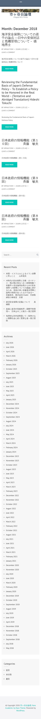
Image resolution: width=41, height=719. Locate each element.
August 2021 (11, 535)
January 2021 (11, 561)
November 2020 (12, 570)
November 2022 (12, 500)
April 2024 (10, 439)
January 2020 (11, 591)
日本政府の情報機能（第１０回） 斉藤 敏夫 (20, 141)
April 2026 (10, 351)
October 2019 (11, 600)
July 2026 (9, 343)
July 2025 (9, 382)
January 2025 (11, 399)
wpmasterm (8, 49)
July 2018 (9, 644)
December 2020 (12, 565)
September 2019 (13, 604)
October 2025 (11, 369)
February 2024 (11, 447)
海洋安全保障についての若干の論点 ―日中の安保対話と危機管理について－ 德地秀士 (20, 39)
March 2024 (10, 443)
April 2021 (10, 548)
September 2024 (13, 417)
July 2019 (9, 613)
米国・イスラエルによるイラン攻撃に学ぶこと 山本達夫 (21, 274)
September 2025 (13, 373)
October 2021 (11, 530)
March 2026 (10, 356)
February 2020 (11, 587)
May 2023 (10, 478)
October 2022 (11, 504)
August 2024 (11, 421)
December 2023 (12, 456)
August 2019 (11, 609)
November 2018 (12, 631)
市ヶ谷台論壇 (20, 14)
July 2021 (9, 539)
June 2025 (10, 386)
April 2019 (10, 622)
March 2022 (10, 522)
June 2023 (10, 474)
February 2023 (11, 491)
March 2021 (10, 552)
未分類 (9, 674)
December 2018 (12, 626)
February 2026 (11, 360)
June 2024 (10, 430)
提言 (8, 670)
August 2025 (11, 378)
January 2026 (11, 365)
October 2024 (11, 413)
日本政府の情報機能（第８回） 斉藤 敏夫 (20, 217)
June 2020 (10, 578)
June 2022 (10, 513)
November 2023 (12, 460)
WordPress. (20, 710)
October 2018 (11, 635)
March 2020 (10, 583)
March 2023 (10, 487)
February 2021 (11, 556)
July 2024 (9, 426)
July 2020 (9, 574)
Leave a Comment (8, 52)
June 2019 (10, 618)
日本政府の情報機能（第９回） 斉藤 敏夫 (20, 179)
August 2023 (11, 469)
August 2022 (11, 508)
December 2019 (12, 596)
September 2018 (13, 639)
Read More (9, 69)
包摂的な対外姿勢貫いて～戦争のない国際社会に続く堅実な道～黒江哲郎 (21, 318)
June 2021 (10, 543)
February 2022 (11, 526)
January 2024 (11, 452)
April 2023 (10, 482)
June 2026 (10, 347)
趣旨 (8, 679)
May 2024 (10, 434)
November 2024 (12, 408)
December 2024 (12, 404)
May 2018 (10, 648)
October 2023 (11, 465)
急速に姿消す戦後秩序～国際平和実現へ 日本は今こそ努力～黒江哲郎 (21, 310)
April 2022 (10, 517)
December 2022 (12, 495)
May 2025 (10, 391)
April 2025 (10, 395)
